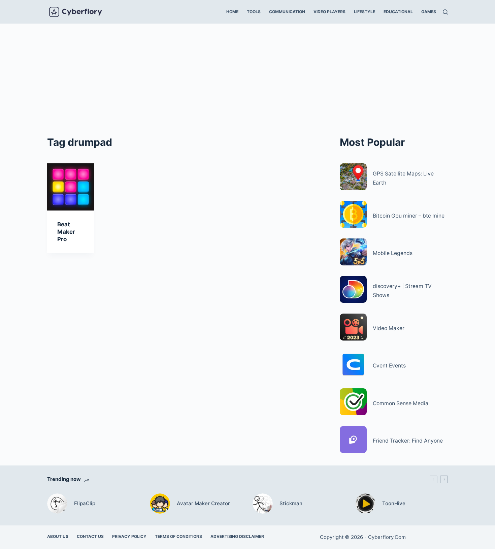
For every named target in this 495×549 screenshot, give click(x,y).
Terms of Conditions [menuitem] (178, 536)
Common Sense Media (400, 403)
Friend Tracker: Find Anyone (408, 441)
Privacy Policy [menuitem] (129, 536)
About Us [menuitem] (57, 536)
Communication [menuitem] (287, 11)
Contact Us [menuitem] (90, 536)
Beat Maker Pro (66, 232)
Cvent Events (389, 365)
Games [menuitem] (428, 11)
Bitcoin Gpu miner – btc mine (408, 216)
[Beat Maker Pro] (70, 187)
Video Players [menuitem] (329, 11)
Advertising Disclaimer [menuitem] (237, 536)
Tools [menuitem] (254, 11)
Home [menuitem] (232, 11)
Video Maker (388, 328)
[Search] (445, 11)
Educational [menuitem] (398, 11)
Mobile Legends (392, 253)
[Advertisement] (247, 74)
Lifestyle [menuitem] (364, 11)
